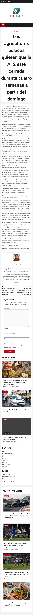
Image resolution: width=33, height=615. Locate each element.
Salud (5, 584)
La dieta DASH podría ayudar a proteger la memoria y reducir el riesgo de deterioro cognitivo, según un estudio (16, 603)
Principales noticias (7, 453)
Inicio (3, 451)
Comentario (7, 308)
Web (5, 339)
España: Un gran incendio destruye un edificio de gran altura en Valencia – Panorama (8, 290)
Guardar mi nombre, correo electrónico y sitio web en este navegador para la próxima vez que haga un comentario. (16, 345)
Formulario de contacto (8, 476)
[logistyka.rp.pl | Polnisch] (9, 151)
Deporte (4, 462)
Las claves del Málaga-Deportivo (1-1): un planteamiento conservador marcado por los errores (16, 574)
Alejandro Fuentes (15, 386)
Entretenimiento (6, 464)
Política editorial (6, 480)
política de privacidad (8, 481)
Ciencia (4, 458)
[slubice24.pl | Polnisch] (8, 135)
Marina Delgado (8, 106)
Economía (5, 457)
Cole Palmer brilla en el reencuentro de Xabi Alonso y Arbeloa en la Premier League (15, 545)
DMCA (4, 478)
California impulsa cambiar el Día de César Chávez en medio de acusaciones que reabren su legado (15, 382)
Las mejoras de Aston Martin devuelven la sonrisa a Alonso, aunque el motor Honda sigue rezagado (16, 515)
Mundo (16, 31)
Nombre (6, 328)
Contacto (4, 466)
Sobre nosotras (6, 474)
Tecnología (5, 460)
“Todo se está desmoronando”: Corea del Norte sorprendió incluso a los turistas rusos (24, 290)
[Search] (30, 24)
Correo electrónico (9, 333)
